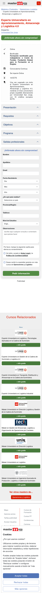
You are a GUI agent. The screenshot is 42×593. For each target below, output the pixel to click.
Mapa (6, 510)
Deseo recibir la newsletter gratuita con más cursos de (22, 263)
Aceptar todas (21, 575)
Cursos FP (28, 516)
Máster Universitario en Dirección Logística (17, 446)
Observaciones (9, 228)
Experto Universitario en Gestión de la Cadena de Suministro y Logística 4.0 (20, 357)
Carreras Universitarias (29, 525)
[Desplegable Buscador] (39, 3)
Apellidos (6, 162)
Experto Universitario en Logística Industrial (17, 393)
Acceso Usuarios (10, 522)
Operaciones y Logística (21, 497)
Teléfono (6, 213)
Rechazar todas (21, 582)
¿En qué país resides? (11, 197)
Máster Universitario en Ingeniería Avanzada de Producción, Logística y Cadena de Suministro (19, 479)
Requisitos (8, 115)
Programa (8, 133)
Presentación (9, 107)
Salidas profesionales (13, 141)
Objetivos (8, 124)
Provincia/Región (9, 205)
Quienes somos (9, 514)
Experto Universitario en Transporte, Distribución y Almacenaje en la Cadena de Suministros (20, 376)
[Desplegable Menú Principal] (4, 3)
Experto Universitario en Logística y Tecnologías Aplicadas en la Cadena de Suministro (19, 339)
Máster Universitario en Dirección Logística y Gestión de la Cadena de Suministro (21, 410)
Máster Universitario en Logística (13, 462)
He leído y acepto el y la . (19, 254)
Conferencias (29, 520)
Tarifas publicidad (10, 518)
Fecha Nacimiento (10, 178)
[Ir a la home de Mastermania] (17, 3)
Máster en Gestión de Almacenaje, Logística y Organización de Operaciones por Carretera (18, 429)
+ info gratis (21, 345)
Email (5, 170)
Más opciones (21, 588)
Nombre (6, 154)
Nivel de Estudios (9, 220)
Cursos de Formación (28, 511)
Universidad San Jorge (9, 32)
